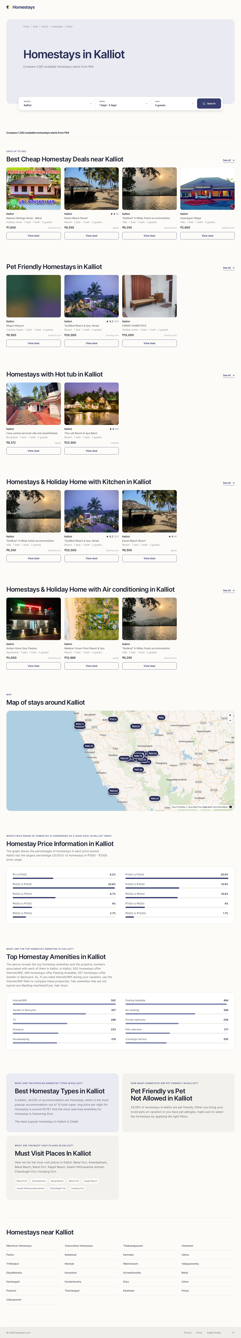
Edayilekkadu (14, 1272)
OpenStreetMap (220, 806)
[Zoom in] (230, 715)
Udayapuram (13, 1299)
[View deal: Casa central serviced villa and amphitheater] (33, 404)
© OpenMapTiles (194, 806)
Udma (185, 1281)
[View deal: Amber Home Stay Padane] (33, 619)
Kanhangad (13, 1281)
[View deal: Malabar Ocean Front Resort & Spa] (91, 619)
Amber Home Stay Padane (21, 648)
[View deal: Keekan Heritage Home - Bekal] (33, 188)
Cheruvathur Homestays (79, 1245)
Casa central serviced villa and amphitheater (32, 433)
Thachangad (72, 1290)
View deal (33, 235)
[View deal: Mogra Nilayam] (33, 296)
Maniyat (69, 1263)
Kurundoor (71, 1272)
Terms (199, 1332)
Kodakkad (70, 1254)
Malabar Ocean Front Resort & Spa (84, 648)
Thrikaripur (12, 1263)
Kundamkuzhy (73, 1281)
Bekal (185, 1272)
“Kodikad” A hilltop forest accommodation (146, 218)
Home (26, 26)
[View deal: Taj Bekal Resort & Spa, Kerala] (91, 296)
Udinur (185, 1254)
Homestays (24, 7)
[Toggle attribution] (230, 807)
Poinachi (11, 1290)
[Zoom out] (230, 720)
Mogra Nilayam (15, 325)
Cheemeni (187, 1245)
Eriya (126, 1281)
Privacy (188, 1332)
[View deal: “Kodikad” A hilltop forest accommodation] (149, 188)
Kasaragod (57, 26)
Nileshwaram (130, 1263)
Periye (185, 1290)
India (35, 26)
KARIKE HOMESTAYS (134, 325)
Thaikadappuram (133, 1245)
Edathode (128, 1290)
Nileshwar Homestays (19, 1245)
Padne (10, 1254)
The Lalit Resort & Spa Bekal (80, 433)
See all (229, 160)
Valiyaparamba (190, 1263)
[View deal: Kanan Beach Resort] (91, 188)
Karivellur (128, 1254)
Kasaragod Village (190, 218)
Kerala (45, 26)
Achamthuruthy (132, 1272)
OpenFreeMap (178, 806)
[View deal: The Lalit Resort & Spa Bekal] (91, 404)
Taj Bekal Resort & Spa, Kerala (81, 325)
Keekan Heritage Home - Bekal (24, 218)
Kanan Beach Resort (76, 218)
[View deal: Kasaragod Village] (207, 188)
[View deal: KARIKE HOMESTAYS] (149, 296)
